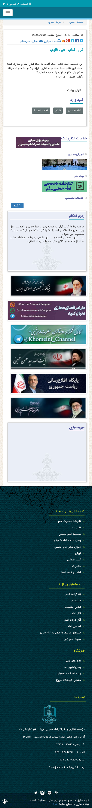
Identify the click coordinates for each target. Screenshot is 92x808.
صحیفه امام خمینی (70, 534)
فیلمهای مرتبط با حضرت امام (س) (60, 633)
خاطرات (76, 566)
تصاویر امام (74, 626)
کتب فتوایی (74, 560)
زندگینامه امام (73, 594)
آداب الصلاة (41, 111)
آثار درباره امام (72, 620)
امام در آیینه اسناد (70, 573)
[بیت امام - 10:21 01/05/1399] (64, 164)
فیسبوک (77, 40)
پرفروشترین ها (72, 667)
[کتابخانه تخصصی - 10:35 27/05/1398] (64, 186)
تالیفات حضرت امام (69, 521)
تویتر (72, 40)
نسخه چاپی (50, 40)
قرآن (58, 111)
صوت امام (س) (71, 639)
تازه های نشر (73, 661)
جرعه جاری (76, 427)
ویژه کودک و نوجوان (69, 674)
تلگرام (81, 40)
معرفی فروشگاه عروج (68, 680)
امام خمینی (74, 111)
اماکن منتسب (73, 607)
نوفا (55, 804)
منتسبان (76, 601)
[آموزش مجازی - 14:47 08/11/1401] (38, 142)
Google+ (68, 40)
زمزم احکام (76, 216)
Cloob (63, 40)
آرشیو (17, 206)
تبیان (78, 553)
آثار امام (76, 613)
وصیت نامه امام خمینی (67, 540)
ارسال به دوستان (29, 40)
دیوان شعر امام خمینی (67, 547)
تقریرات (76, 528)
